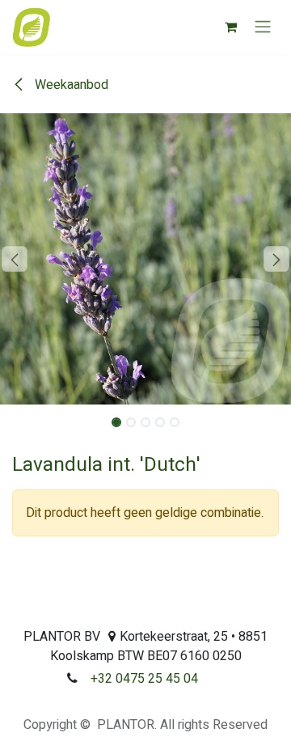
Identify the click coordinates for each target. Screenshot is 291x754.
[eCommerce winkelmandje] (230, 27)
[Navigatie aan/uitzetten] (263, 27)
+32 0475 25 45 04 (144, 678)
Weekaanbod (70, 85)
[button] (14, 259)
